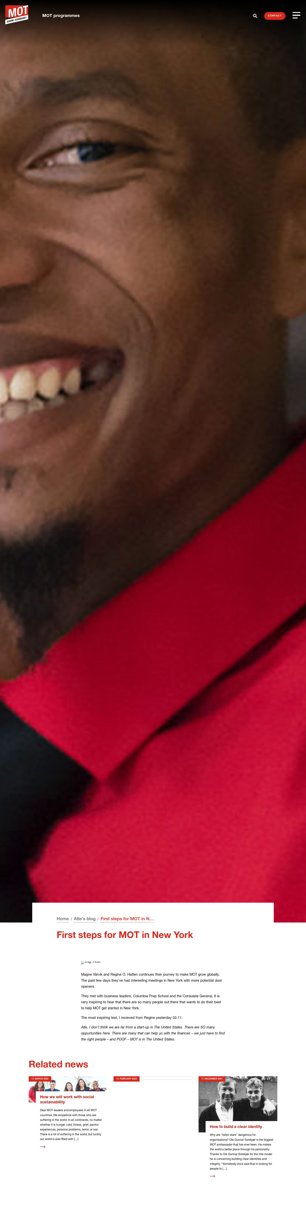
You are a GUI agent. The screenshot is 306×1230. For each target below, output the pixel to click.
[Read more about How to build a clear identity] (238, 1104)
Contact (275, 16)
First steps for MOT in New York (127, 919)
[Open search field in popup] (255, 16)
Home (63, 919)
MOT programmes (61, 16)
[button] (296, 1220)
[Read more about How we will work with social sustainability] (68, 1089)
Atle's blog (85, 919)
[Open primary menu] (297, 15)
